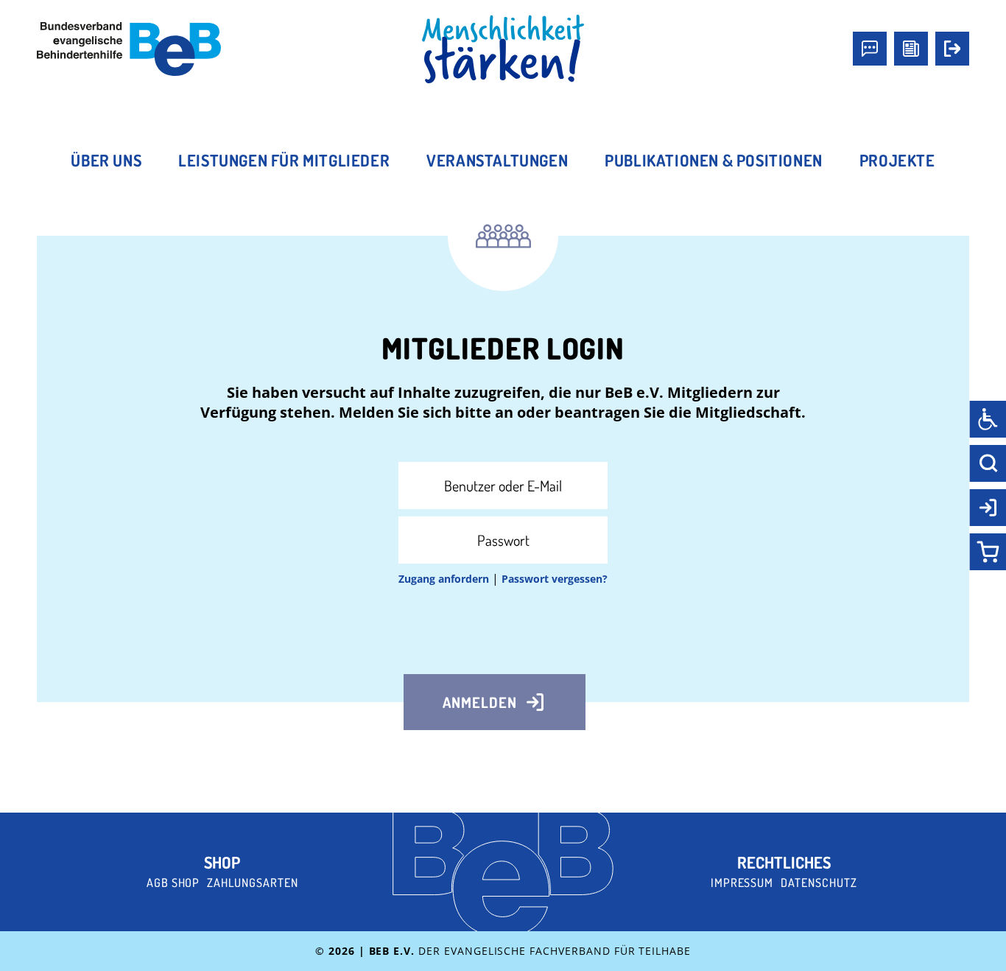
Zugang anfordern (443, 579)
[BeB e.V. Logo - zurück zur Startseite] (129, 49)
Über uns (106, 160)
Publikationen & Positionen (714, 160)
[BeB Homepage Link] (503, 49)
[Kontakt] (870, 49)
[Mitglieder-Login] (952, 49)
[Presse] (911, 49)
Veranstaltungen (497, 160)
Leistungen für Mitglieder (284, 160)
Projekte (897, 160)
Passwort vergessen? (555, 579)
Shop (222, 862)
